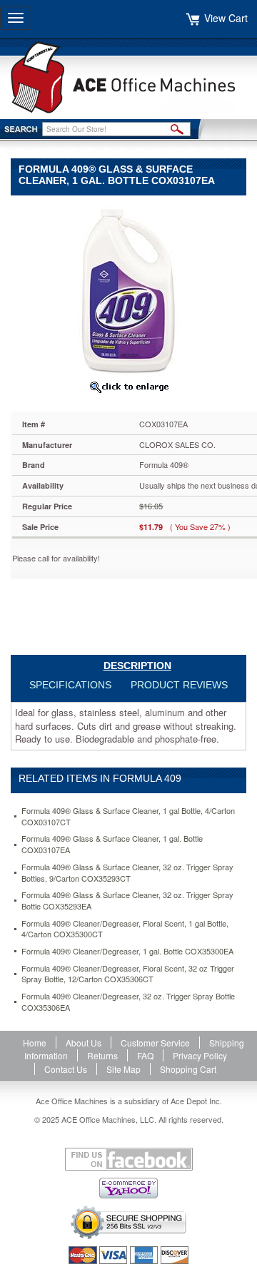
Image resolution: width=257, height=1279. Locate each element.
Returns (102, 1055)
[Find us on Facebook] (128, 1159)
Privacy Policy (200, 1055)
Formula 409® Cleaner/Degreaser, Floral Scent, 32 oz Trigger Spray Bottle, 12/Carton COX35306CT (127, 974)
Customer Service (155, 1042)
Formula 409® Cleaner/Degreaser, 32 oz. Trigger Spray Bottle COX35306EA (128, 1002)
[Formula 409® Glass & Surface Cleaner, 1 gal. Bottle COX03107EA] (128, 288)
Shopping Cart (188, 1069)
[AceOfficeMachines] (128, 77)
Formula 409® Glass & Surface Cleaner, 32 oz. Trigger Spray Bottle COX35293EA (127, 901)
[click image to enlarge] (128, 386)
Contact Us (65, 1069)
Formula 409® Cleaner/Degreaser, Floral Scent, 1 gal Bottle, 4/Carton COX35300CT (124, 929)
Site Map (123, 1069)
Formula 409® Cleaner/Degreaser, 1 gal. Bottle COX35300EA (127, 951)
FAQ (145, 1055)
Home (34, 1042)
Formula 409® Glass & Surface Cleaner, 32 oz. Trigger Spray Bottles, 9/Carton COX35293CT (127, 873)
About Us (83, 1042)
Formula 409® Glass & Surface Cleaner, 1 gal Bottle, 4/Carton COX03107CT (128, 816)
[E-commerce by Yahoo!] (128, 1188)
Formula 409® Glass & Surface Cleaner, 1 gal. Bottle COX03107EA (112, 844)
